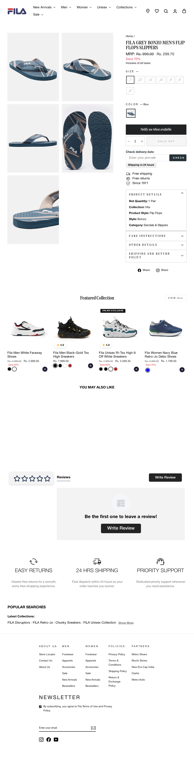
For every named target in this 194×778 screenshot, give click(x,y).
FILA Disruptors (19, 622)
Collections (125, 7)
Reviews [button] (63, 477)
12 (140, 80)
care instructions (147, 235)
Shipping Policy (118, 671)
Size (132, 71)
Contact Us (45, 660)
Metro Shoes (139, 654)
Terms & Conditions (115, 662)
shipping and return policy (149, 255)
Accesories (68, 667)
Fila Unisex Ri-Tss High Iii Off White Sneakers (117, 355)
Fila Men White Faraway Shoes (24, 355)
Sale (36, 14)
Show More (126, 623)
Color (137, 104)
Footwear (68, 654)
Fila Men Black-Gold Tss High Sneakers (71, 355)
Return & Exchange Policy (114, 681)
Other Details (143, 244)
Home (129, 36)
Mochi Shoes (139, 660)
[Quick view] (43, 344)
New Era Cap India (143, 667)
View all (176, 298)
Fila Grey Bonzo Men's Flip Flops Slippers (27, 441)
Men (64, 7)
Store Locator (47, 654)
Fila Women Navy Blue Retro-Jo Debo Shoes (161, 355)
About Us (44, 667)
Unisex (102, 7)
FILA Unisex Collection (99, 622)
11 (150, 80)
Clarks (135, 673)
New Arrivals (42, 7)
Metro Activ (138, 679)
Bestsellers (68, 686)
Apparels (67, 660)
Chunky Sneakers (68, 622)
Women (83, 7)
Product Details (145, 194)
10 (161, 80)
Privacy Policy (117, 654)
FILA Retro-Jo (43, 622)
